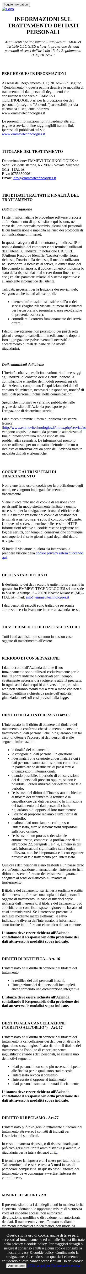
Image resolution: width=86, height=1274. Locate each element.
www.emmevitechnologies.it (23, 134)
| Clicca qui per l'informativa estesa (53, 1266)
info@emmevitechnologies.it (34, 178)
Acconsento (16, 1266)
